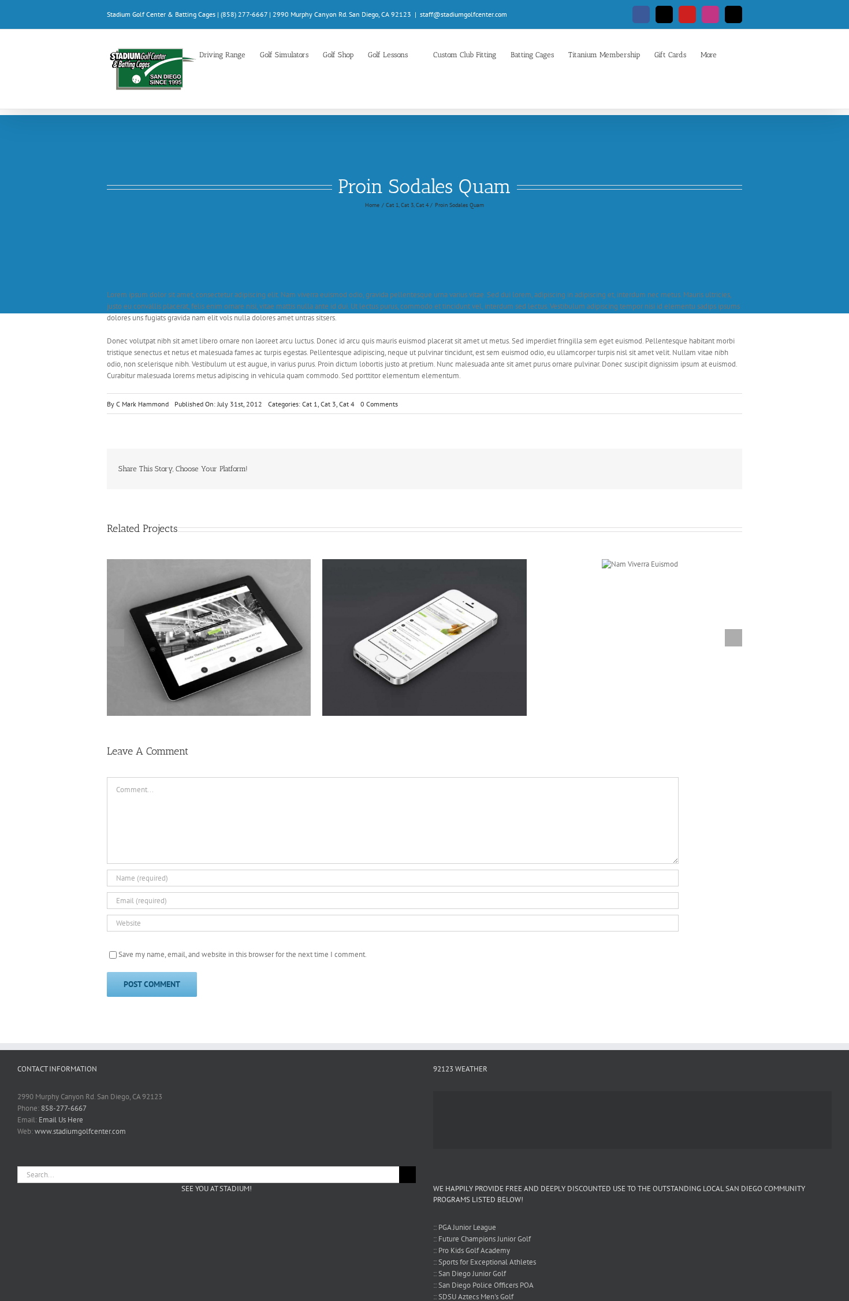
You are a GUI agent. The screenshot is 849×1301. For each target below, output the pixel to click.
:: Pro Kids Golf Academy (471, 1250)
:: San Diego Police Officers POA (483, 1285)
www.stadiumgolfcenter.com (80, 1131)
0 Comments (379, 404)
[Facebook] (684, 468)
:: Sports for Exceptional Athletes (484, 1262)
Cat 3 (328, 404)
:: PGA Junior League (464, 1227)
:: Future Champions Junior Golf (482, 1239)
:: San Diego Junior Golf (469, 1273)
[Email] (721, 468)
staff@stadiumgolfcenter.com (463, 14)
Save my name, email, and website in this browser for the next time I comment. (242, 954)
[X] (703, 468)
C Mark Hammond (142, 404)
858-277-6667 (64, 1108)
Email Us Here (61, 1120)
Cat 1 (310, 404)
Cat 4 (347, 404)
